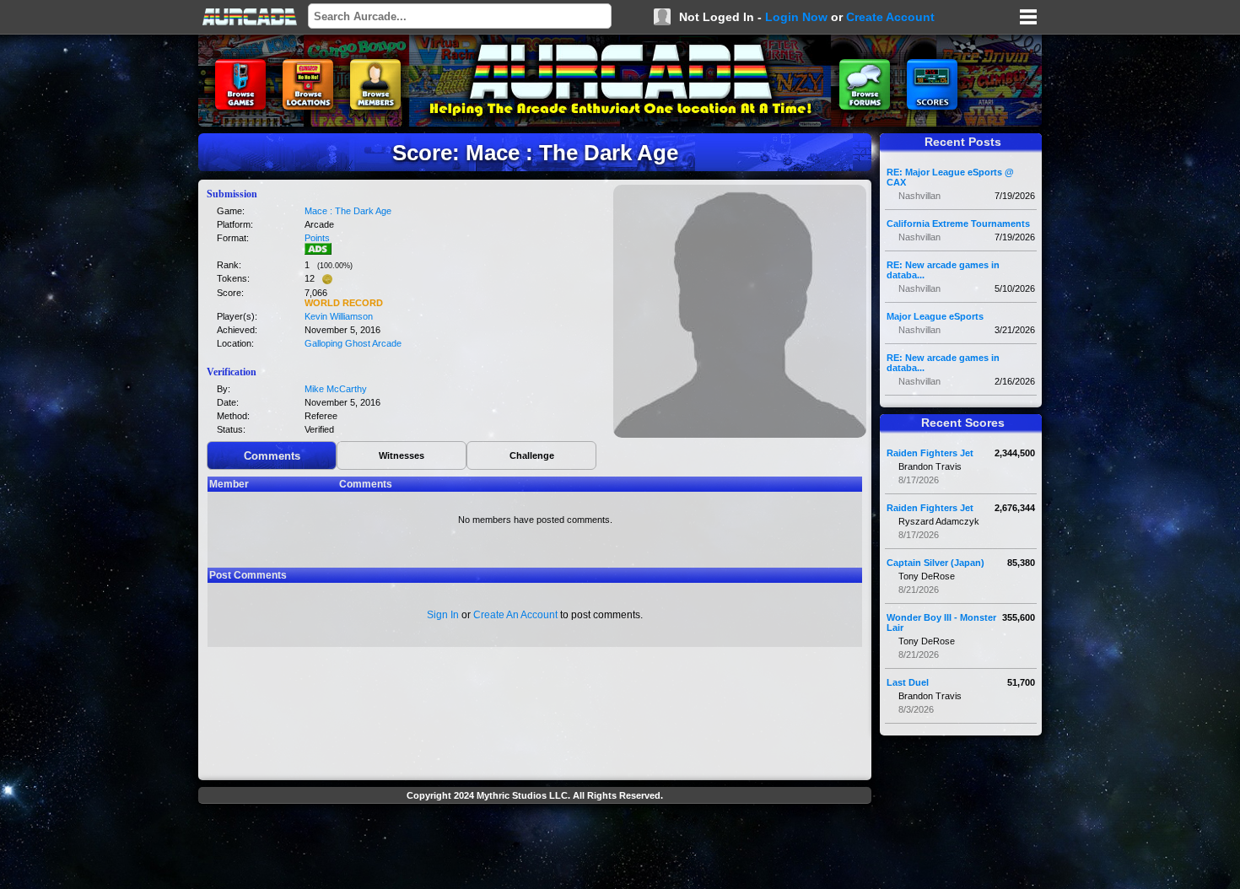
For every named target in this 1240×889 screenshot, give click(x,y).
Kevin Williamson (339, 316)
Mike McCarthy (336, 389)
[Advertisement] (535, 848)
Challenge (531, 455)
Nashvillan (919, 196)
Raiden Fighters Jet (930, 453)
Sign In (443, 615)
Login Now (796, 17)
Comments (272, 456)
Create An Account (515, 615)
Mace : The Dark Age (348, 211)
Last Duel (908, 682)
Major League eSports (935, 316)
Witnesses (401, 455)
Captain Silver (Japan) (935, 563)
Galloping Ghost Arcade (353, 343)
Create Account (890, 17)
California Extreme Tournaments (958, 223)
